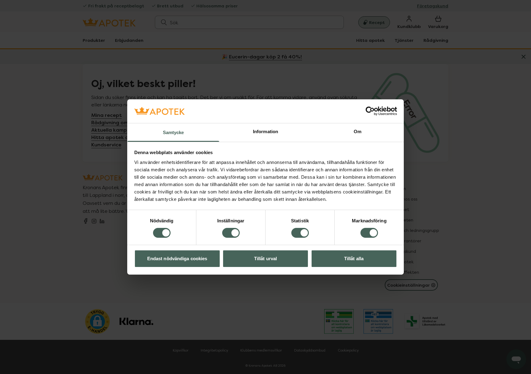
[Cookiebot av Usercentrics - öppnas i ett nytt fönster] (370, 111)
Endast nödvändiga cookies (177, 258)
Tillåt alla (354, 258)
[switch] (231, 233)
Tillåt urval (265, 258)
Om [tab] (357, 131)
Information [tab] (265, 131)
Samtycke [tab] (173, 132)
